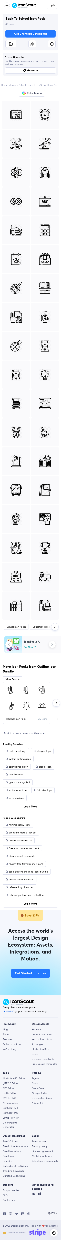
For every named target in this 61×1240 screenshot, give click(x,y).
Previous (8, 644)
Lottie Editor (9, 1093)
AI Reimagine (10, 1102)
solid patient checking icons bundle (28, 871)
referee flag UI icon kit (21, 887)
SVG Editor (9, 1088)
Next (52, 644)
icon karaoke (16, 774)
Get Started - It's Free (30, 973)
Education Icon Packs (44, 626)
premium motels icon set (22, 832)
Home (4, 85)
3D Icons (36, 1029)
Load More (30, 806)
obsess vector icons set (21, 879)
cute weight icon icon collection (26, 895)
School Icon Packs (49, 85)
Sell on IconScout (12, 1044)
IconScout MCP (11, 1112)
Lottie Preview (11, 1117)
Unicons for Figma (42, 1098)
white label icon (18, 790)
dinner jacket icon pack (22, 856)
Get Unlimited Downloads (30, 33)
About (6, 1034)
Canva (35, 1083)
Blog (5, 1029)
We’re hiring (9, 1049)
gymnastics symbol (19, 782)
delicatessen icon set (20, 840)
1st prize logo (44, 790)
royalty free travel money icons (26, 863)
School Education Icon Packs (28, 85)
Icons (13, 85)
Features (7, 1039)
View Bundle (12, 679)
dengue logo (44, 751)
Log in (51, 5)
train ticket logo (17, 751)
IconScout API (10, 1107)
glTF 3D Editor (10, 1083)
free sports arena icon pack (24, 848)
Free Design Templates (44, 1063)
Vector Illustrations (42, 1039)
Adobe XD (37, 1102)
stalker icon (45, 766)
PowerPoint (38, 1088)
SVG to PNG (9, 1098)
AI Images (37, 1044)
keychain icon (16, 797)
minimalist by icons (19, 824)
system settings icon (20, 758)
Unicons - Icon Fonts (43, 1059)
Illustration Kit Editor (14, 1078)
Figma (35, 1078)
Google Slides (39, 1093)
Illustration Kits (40, 1049)
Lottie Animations (42, 1034)
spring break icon (18, 766)
